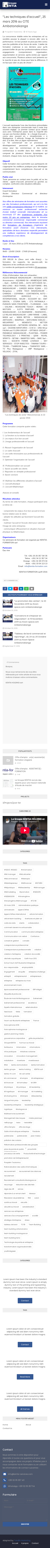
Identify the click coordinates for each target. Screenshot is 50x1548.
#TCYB (33, 901)
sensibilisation (28, 1207)
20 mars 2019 (9, 905)
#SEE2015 (37, 892)
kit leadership (34, 1087)
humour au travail (26, 1043)
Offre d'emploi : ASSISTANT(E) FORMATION (28, 770)
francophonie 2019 (11, 1025)
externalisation (32, 1007)
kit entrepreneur (37, 1078)
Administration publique (28, 905)
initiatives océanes (27, 1051)
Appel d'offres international (15, 914)
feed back (8, 1012)
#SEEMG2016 (9, 896)
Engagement (9, 972)
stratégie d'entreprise (12, 1220)
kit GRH (34, 1082)
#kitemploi (25, 879)
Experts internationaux (13, 1007)
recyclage (8, 1184)
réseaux (32, 1193)
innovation (8, 1056)
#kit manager (10, 874)
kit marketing (37, 1091)
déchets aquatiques (12, 958)
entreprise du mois (23, 981)
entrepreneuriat (20, 976)
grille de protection (36, 1038)
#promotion (24, 892)
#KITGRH (38, 883)
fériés (18, 1012)
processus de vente (12, 1153)
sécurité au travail (11, 1207)
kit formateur (22, 1082)
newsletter (28, 1122)
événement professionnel (14, 1003)
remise (20, 1189)
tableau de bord (10, 1224)
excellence (32, 1003)
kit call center (24, 1074)
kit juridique (21, 1087)
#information (26, 870)
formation (28, 1012)
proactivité (32, 1149)
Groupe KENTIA (10, 1043)
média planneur (35, 1118)
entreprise (8, 981)
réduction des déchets (25, 1184)
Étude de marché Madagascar (17, 998)
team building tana (12, 1238)
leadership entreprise (12, 1105)
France (36, 1020)
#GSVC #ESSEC (10, 870)
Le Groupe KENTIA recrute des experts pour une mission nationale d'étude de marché (30, 783)
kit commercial (11, 580)
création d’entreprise (12, 954)
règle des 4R (9, 1189)
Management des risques (14, 1118)
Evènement (37, 998)
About (28, 1424)
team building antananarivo (16, 1229)
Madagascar (21, 1109)
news (18, 1122)
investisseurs (34, 1060)
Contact (25, 1300)
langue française (11, 1100)
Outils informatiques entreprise (16, 1131)
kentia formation (38, 1065)
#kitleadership (24, 887)
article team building (12, 918)
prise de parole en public (14, 1149)
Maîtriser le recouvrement (14, 1114)
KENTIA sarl (38, 1069)
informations (35, 1047)
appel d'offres (23, 910)
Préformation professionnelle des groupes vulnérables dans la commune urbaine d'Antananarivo (21, 1145)
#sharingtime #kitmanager (15, 901)
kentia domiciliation (19, 1065)
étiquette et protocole (12, 994)
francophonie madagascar (15, 1029)
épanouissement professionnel (16, 989)
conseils (26, 941)
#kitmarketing (10, 892)
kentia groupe (9, 1069)
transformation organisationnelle (17, 1247)
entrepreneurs (35, 976)
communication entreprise (32, 932)
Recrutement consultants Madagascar (20, 1180)
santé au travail (10, 1202)
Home (5, 1424)
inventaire (21, 1060)
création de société (32, 954)
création (37, 949)
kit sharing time (10, 1096)
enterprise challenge (37, 972)
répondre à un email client (14, 1193)
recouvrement (9, 1171)
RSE (29, 1198)
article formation (36, 914)
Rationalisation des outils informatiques (20, 1167)
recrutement (9, 1176)
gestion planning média (14, 1034)
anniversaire (9, 910)
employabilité (27, 967)
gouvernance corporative (14, 1038)
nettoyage (8, 1122)
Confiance (35, 936)
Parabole (36, 1131)
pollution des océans (12, 1140)
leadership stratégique (34, 1105)
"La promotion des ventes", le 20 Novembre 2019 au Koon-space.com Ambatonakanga (30, 604)
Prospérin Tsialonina (13, 32)
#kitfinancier (26, 883)
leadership (26, 1100)
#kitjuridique (9, 887)
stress (27, 1220)
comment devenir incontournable (18, 927)
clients (21, 923)
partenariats (22, 1136)
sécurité (24, 1202)
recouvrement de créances (30, 1171)
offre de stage (24, 1127)
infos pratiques (10, 1051)
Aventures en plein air (33, 918)
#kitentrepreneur (10, 883)
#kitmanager (39, 887)
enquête (21, 972)
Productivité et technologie (34, 1153)
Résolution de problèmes (14, 1198)
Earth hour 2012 (31, 958)
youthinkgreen (10, 1251)
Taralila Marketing (22, 1540)
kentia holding (25, 1069)
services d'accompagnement (16, 1216)
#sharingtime (24, 896)
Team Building (35, 1224)
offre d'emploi (9, 1127)
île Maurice (8, 1047)
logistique (8, 1109)
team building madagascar (16, 1233)
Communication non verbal (15, 936)
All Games (25, 1409)
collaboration (33, 923)
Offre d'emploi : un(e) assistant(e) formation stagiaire (30, 758)
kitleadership (36, 1096)
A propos (25, 1543)
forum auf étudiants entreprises (17, 1020)
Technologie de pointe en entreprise (18, 1242)
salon (36, 1198)
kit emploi (24, 1078)
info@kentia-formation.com (36, 566)
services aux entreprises (13, 1211)
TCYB (23, 1224)
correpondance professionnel (16, 945)
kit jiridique (8, 1087)
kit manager (23, 1091)
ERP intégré (37, 989)
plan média (35, 1136)
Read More (25, 1376)
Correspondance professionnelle (17, 949)
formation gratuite (11, 1016)
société (35, 1216)
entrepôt (7, 976)
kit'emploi (24, 1096)
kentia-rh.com (10, 1074)
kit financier (8, 1082)
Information (21, 1047)
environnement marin (13, 985)
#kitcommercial (10, 879)
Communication (11, 932)
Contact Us (7, 1428)
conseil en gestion (11, 941)
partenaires (8, 1136)
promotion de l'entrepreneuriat (16, 1158)
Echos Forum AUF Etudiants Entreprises (19, 963)
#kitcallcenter (25, 874)
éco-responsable (11, 967)
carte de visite (9, 923)
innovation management (27, 1056)
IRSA (6, 1065)
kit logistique (9, 1091)
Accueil (15, 1543)
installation (8, 1060)
